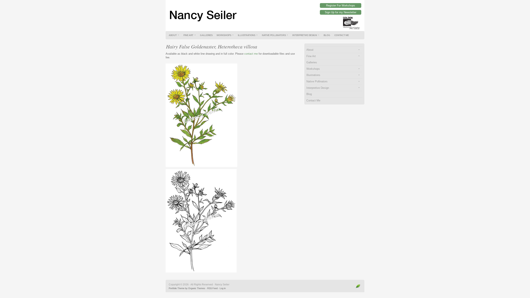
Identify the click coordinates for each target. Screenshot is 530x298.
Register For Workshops (340, 5)
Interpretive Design (304, 35)
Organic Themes (196, 288)
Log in (223, 288)
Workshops (224, 35)
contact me (251, 53)
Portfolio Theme (176, 288)
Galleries (206, 35)
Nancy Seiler (265, 12)
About (173, 35)
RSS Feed (212, 288)
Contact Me (341, 35)
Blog (327, 35)
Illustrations (246, 35)
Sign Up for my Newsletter (340, 12)
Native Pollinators (274, 35)
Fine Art (188, 35)
